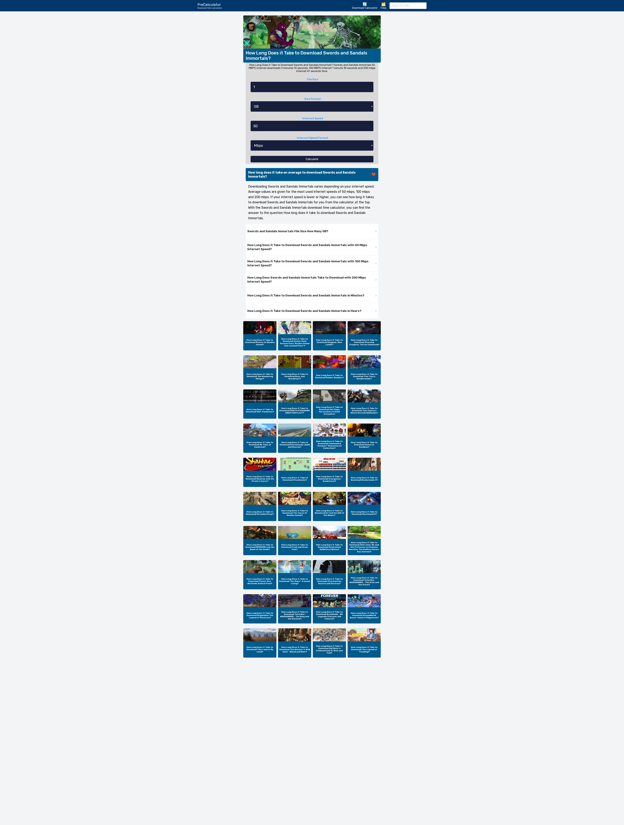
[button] (312, 231)
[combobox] (408, 5)
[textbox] (408, 5)
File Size (312, 79)
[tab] (312, 231)
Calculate (312, 159)
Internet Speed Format (312, 137)
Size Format (312, 98)
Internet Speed (312, 118)
